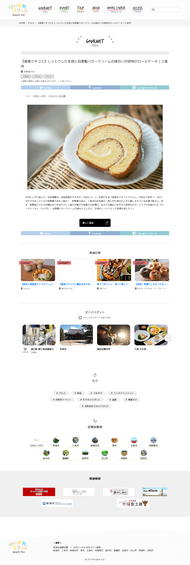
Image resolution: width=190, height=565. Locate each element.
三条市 (26, 76)
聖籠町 (65, 458)
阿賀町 (124, 458)
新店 (79, 393)
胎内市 (46, 458)
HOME (22, 23)
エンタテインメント (124, 393)
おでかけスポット (92, 399)
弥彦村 (85, 458)
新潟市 (56, 445)
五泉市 (134, 445)
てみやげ (97, 393)
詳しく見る (88, 222)
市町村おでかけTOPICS (96, 406)
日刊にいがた (39, 96)
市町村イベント (63, 399)
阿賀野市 (153, 445)
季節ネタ (132, 399)
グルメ (31, 23)
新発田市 (95, 445)
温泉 (114, 399)
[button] (167, 338)
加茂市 (143, 458)
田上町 (104, 458)
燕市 (114, 445)
